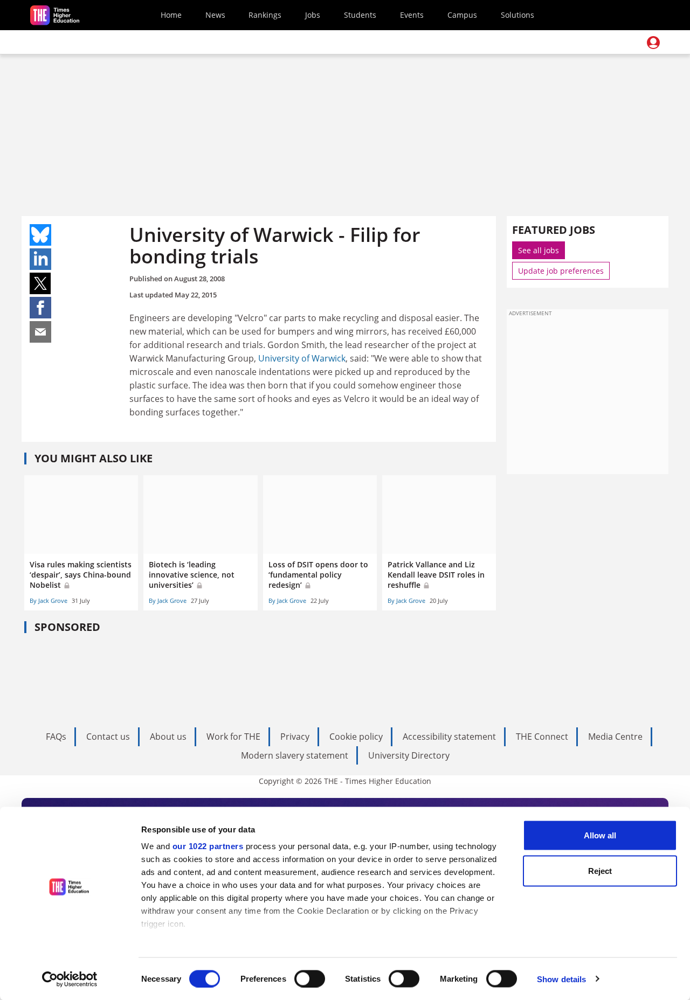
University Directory (409, 755)
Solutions (517, 15)
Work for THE (233, 736)
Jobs (312, 15)
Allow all (600, 835)
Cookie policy (356, 736)
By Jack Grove (48, 600)
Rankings (265, 15)
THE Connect (542, 736)
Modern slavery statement (294, 755)
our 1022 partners (208, 846)
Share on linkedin (40, 259)
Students (360, 15)
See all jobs (538, 250)
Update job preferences (561, 271)
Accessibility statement (449, 736)
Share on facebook (40, 307)
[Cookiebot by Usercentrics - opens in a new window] (70, 979)
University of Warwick (302, 358)
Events (412, 15)
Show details (561, 978)
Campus (462, 15)
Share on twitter (40, 283)
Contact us (108, 736)
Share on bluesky (40, 235)
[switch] (309, 978)
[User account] (653, 42)
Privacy (294, 736)
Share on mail (40, 332)
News (215, 15)
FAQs (56, 736)
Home (171, 15)
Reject (600, 870)
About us (168, 736)
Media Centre (615, 736)
